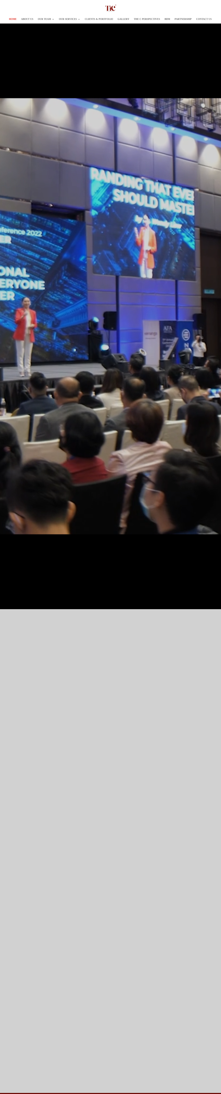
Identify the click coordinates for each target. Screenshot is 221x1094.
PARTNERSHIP (183, 19)
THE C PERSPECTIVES (147, 19)
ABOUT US (27, 19)
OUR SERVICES (68, 19)
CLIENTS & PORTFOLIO (99, 19)
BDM (167, 19)
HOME (13, 19)
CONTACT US (204, 19)
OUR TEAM (44, 19)
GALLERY (123, 19)
